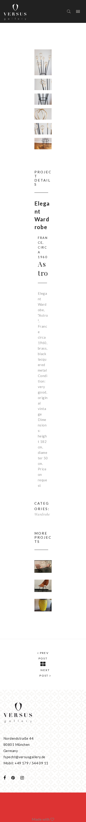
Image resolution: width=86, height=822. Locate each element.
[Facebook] (4, 777)
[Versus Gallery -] (14, 11)
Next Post (44, 672)
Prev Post (44, 655)
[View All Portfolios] (42, 664)
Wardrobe (42, 514)
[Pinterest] (12, 777)
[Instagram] (22, 777)
